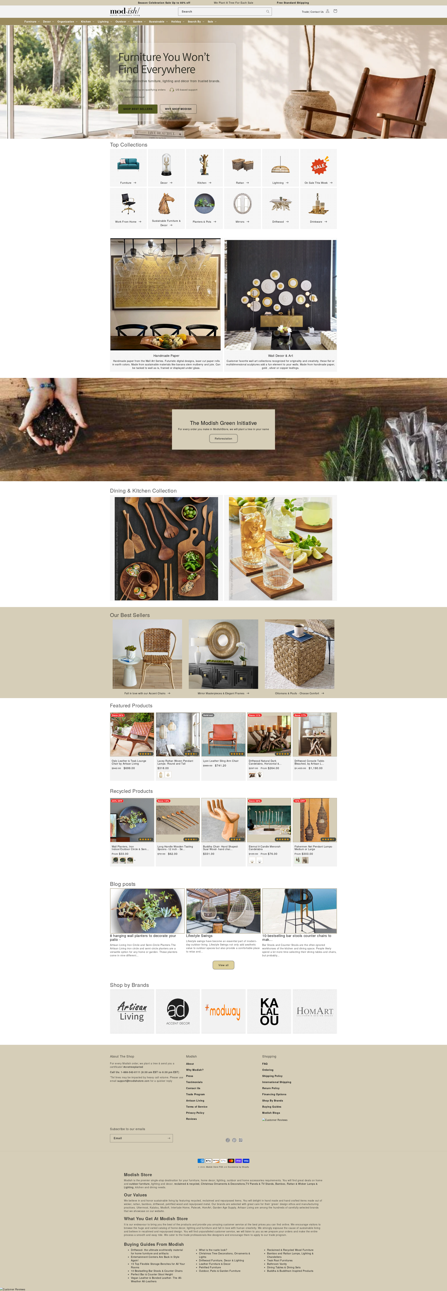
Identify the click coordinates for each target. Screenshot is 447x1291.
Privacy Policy (195, 1112)
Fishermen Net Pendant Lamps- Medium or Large (314, 848)
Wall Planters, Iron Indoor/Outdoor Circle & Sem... (130, 848)
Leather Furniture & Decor (215, 1264)
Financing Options (274, 1094)
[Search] (268, 11)
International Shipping (276, 1082)
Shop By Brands (272, 1100)
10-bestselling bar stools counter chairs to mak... (296, 937)
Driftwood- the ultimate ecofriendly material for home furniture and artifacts (157, 1251)
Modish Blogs (271, 1112)
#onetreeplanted (133, 1067)
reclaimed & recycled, (187, 1183)
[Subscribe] (169, 1138)
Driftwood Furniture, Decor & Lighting (221, 1260)
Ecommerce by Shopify (238, 1167)
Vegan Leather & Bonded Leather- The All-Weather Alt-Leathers (156, 1279)
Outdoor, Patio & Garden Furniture (220, 1271)
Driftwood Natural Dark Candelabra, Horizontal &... (265, 762)
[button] (335, 11)
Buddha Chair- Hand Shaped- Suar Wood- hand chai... (221, 848)
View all (223, 965)
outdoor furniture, (139, 1183)
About (190, 1063)
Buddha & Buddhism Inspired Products (290, 1271)
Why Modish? (195, 1070)
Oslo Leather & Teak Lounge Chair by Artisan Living (129, 762)
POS (221, 1167)
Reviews (191, 1119)
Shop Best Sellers (137, 109)
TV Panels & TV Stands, (260, 1183)
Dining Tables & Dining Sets (284, 1267)
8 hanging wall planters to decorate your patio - (143, 937)
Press (189, 1076)
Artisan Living (195, 1100)
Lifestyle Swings (199, 935)
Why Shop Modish (178, 109)
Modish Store (212, 1167)
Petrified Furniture (210, 1267)
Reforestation (223, 438)
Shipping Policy (272, 1076)
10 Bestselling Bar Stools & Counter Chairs (156, 1271)
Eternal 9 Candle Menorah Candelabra (264, 848)
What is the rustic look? (213, 1250)
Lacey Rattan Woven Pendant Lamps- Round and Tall (175, 762)
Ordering (268, 1070)
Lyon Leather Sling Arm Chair (221, 761)
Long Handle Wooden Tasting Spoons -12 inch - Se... (175, 848)
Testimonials (194, 1082)
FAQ (265, 1063)
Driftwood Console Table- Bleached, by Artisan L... (310, 762)
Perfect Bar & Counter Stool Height (152, 1274)
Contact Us (317, 11)
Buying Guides (271, 1106)
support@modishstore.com (133, 1080)
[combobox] (225, 12)
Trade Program (195, 1094)
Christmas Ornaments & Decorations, (223, 1183)
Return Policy (271, 1088)
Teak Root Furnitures (280, 1260)
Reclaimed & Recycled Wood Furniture (290, 1250)
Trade (305, 11)
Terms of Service (197, 1106)
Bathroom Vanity (277, 1264)
